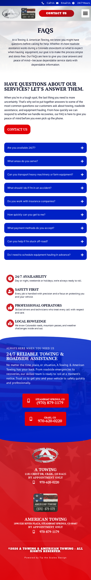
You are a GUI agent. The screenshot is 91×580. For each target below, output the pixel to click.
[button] (85, 13)
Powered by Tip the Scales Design (46, 558)
